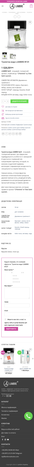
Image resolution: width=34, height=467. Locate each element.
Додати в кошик (19, 101)
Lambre (10, 127)
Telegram (18, 453)
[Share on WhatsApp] (3, 133)
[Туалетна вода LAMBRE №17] (8, 356)
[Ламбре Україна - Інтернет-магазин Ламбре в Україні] (17, 6)
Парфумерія (12, 12)
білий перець (24, 227)
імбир (22, 222)
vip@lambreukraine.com (10, 457)
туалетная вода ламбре (19, 129)
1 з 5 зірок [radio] (7, 272)
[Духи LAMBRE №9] (25, 356)
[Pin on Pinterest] (16, 133)
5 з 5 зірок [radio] (9, 282)
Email (6, 310)
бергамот (18, 221)
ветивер (25, 233)
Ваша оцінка (9, 270)
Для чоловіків (21, 12)
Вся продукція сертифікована (14, 110)
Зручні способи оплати (12, 118)
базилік (17, 227)
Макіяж (4, 418)
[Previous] (4, 35)
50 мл (16, 207)
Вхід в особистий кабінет (10, 429)
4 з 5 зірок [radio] (9, 278)
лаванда (17, 229)
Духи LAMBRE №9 (25, 369)
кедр (30, 233)
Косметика (5, 415)
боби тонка (18, 233)
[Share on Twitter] (10, 133)
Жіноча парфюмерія (8, 407)
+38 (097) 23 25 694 (8, 453)
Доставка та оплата (8, 433)
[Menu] (2, 6)
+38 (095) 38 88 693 (8, 450)
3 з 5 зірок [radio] (9, 275)
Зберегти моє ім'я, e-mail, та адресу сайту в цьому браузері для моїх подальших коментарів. (15, 322)
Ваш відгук (8, 286)
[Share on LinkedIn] (20, 133)
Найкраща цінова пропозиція (14, 114)
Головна (4, 12)
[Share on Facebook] (6, 133)
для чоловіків (19, 212)
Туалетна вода (27, 124)
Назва (6, 302)
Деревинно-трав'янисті (22, 216)
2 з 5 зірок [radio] (17, 272)
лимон (26, 222)
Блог (3, 436)
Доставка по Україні (11, 107)
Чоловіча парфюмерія (9, 411)
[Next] (29, 35)
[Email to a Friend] (13, 133)
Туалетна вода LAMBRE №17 (8, 369)
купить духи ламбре (19, 127)
